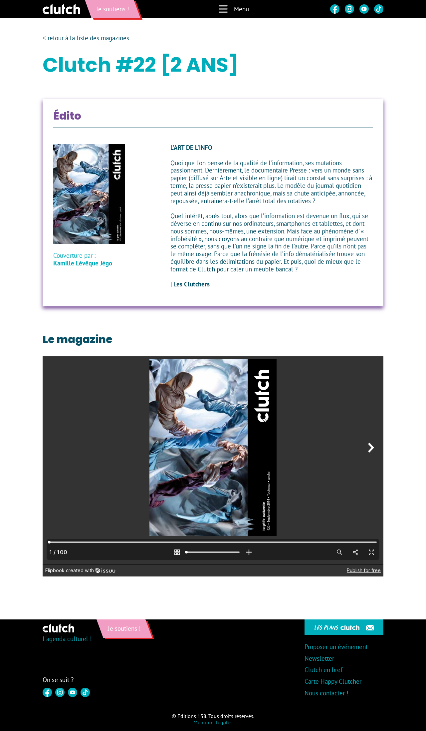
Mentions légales (213, 722)
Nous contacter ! (326, 693)
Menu (241, 9)
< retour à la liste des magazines (86, 38)
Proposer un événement (336, 647)
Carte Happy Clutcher (333, 681)
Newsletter (319, 658)
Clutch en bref (323, 670)
